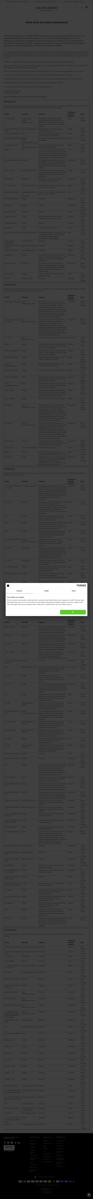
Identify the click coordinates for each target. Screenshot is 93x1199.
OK (73, 612)
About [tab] (74, 591)
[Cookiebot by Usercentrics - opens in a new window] (78, 585)
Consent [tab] (19, 591)
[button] (89, 1195)
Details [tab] (46, 591)
